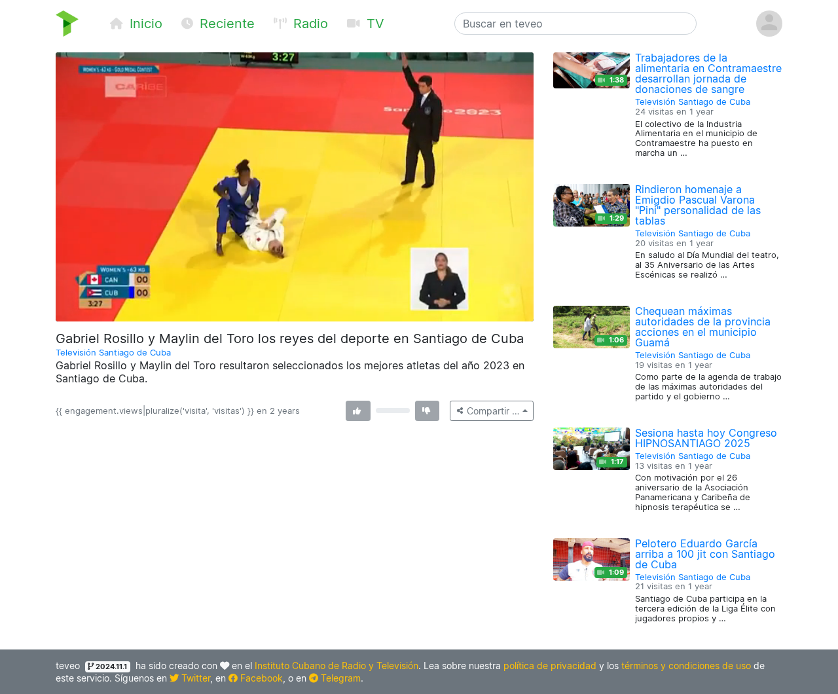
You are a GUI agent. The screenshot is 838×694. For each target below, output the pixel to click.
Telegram (339, 678)
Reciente (225, 23)
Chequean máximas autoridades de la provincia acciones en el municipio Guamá (703, 326)
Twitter (194, 678)
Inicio (144, 23)
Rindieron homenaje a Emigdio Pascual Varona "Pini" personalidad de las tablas (698, 205)
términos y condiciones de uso (686, 665)
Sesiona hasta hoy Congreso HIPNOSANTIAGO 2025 (706, 438)
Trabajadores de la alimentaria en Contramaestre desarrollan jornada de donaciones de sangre (708, 73)
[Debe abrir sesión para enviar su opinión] (358, 411)
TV (373, 23)
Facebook (260, 678)
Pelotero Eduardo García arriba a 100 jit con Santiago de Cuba (705, 554)
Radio (308, 23)
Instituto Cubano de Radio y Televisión (336, 665)
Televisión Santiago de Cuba (113, 352)
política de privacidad (549, 665)
